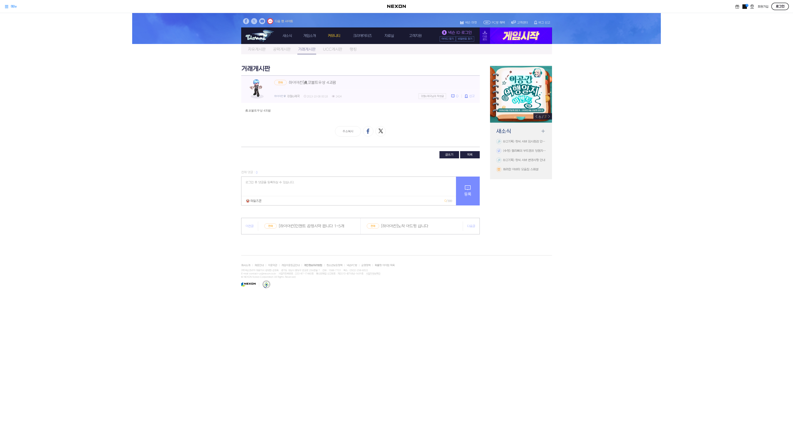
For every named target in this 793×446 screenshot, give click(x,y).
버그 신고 (544, 22)
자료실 (389, 36)
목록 (469, 155)
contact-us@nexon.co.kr (262, 273)
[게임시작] (516, 35)
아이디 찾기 (448, 38)
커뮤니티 (334, 36)
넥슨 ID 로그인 (460, 33)
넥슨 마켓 (471, 22)
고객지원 (415, 36)
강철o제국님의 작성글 (432, 96)
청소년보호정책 (334, 265)
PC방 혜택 (498, 22)
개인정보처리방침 (313, 265)
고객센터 (522, 22)
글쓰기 (449, 155)
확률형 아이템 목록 (385, 265)
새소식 (287, 36)
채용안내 (259, 265)
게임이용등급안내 (290, 265)
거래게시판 (307, 49)
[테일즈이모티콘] (254, 201)
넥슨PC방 (352, 265)
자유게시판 (257, 49)
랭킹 (353, 49)
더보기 (543, 131)
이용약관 (272, 265)
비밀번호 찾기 (465, 38)
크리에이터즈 (362, 36)
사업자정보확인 (373, 274)
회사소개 (245, 265)
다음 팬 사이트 (284, 21)
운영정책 (365, 265)
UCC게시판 (332, 49)
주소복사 (348, 131)
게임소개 (309, 36)
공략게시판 (282, 49)
